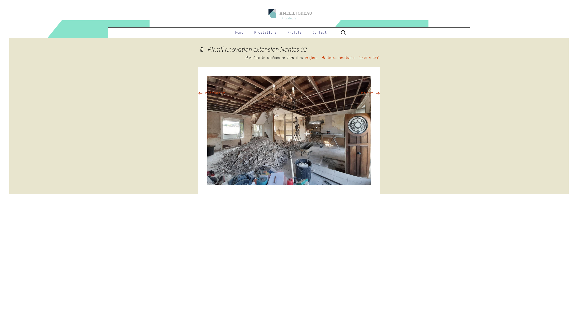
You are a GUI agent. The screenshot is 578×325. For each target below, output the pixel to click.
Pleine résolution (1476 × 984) (353, 58)
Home (239, 32)
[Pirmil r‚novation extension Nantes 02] (289, 130)
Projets (294, 32)
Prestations (265, 32)
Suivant (368, 93)
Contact (319, 32)
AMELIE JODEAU (295, 13)
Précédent (211, 93)
